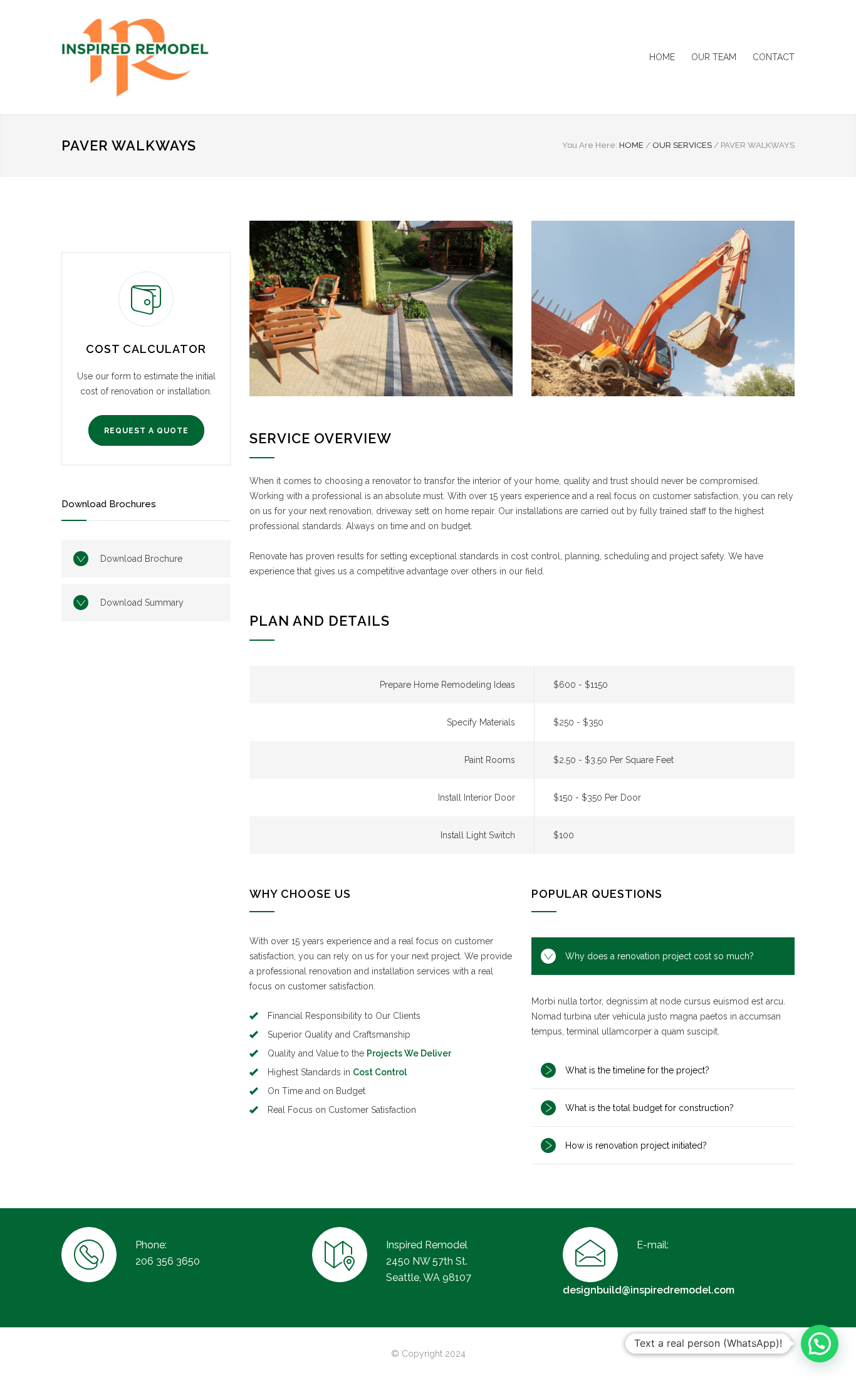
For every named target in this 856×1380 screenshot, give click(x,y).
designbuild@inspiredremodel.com (648, 1290)
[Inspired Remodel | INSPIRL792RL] (177, 57)
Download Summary (142, 603)
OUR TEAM (713, 57)
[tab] (663, 956)
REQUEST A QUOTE (146, 430)
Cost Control (380, 1072)
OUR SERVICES (682, 145)
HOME (662, 57)
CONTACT (774, 57)
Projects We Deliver (409, 1053)
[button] (819, 1343)
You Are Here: (589, 145)
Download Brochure (141, 559)
